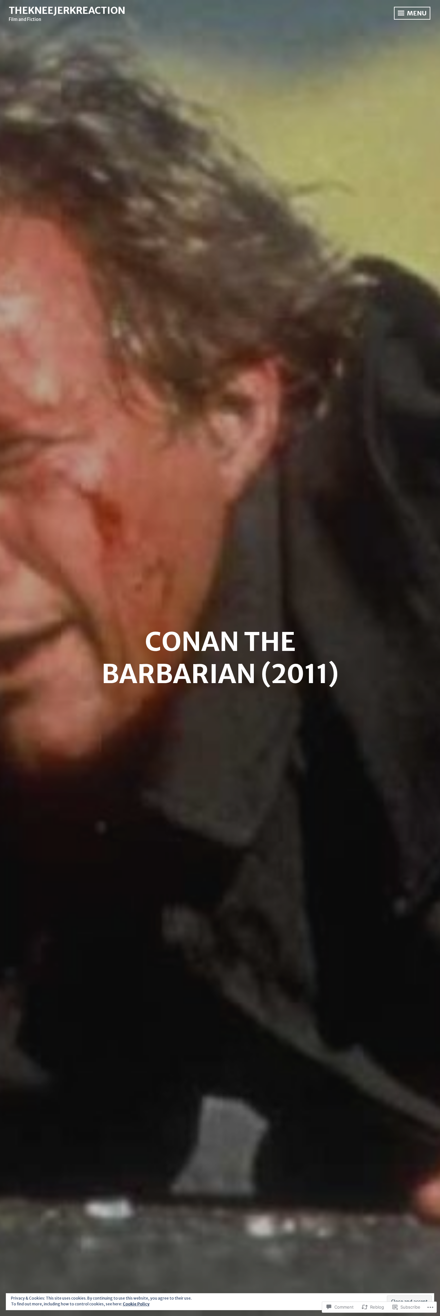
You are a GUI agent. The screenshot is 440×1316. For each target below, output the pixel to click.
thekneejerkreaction (67, 10)
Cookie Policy (136, 1304)
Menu (416, 13)
